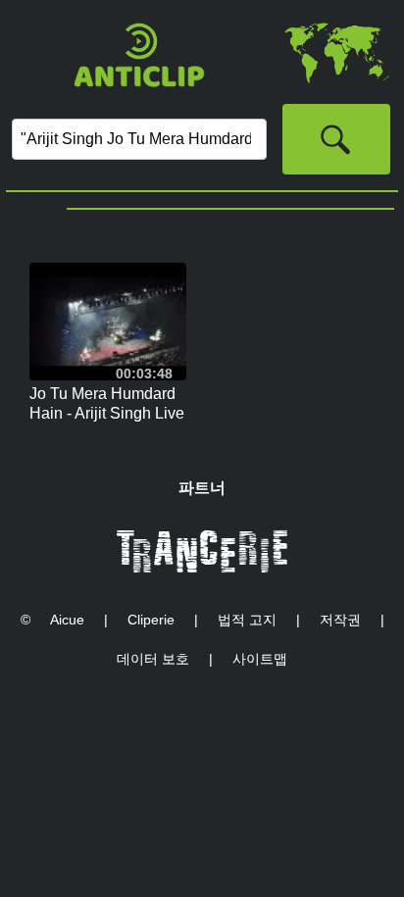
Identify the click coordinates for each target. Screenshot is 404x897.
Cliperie (151, 619)
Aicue (67, 619)
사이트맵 (259, 659)
